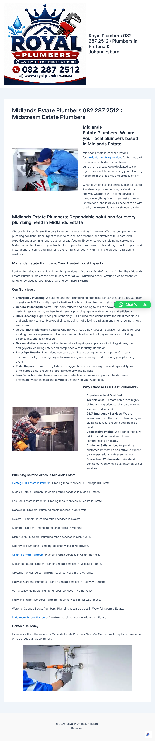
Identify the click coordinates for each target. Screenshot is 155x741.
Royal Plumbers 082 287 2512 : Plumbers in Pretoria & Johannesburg (113, 43)
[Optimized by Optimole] (148, 734)
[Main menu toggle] (147, 44)
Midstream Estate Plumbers (29, 617)
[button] (132, 304)
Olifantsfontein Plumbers (28, 554)
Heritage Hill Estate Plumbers (30, 483)
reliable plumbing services (105, 157)
